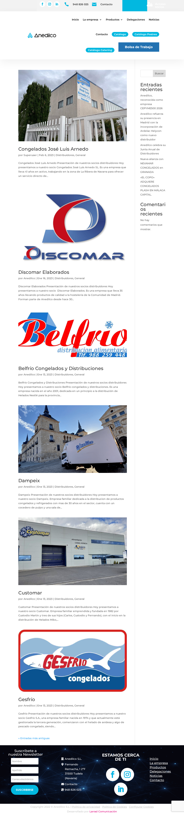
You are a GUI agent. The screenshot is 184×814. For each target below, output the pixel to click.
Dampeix (29, 480)
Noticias (154, 19)
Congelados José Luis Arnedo (53, 149)
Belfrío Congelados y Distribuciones (60, 368)
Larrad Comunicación (103, 811)
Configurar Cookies (141, 806)
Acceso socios (160, 5)
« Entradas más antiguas (34, 738)
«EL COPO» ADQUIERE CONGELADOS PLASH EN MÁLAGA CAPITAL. (152, 186)
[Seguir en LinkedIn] (57, 4)
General (80, 155)
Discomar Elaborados (43, 272)
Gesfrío (26, 699)
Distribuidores (65, 155)
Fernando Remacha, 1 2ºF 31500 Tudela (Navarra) (75, 771)
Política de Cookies (114, 806)
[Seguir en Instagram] (49, 4)
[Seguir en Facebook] (42, 4)
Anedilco (29, 278)
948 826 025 (80, 4)
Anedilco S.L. (73, 758)
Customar (30, 593)
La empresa (90, 19)
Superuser (30, 155)
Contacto (106, 4)
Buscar (159, 73)
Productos (112, 19)
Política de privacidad (86, 806)
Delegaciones (136, 19)
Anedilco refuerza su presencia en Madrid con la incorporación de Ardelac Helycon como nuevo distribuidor (151, 126)
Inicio (75, 19)
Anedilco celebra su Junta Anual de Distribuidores (153, 149)
